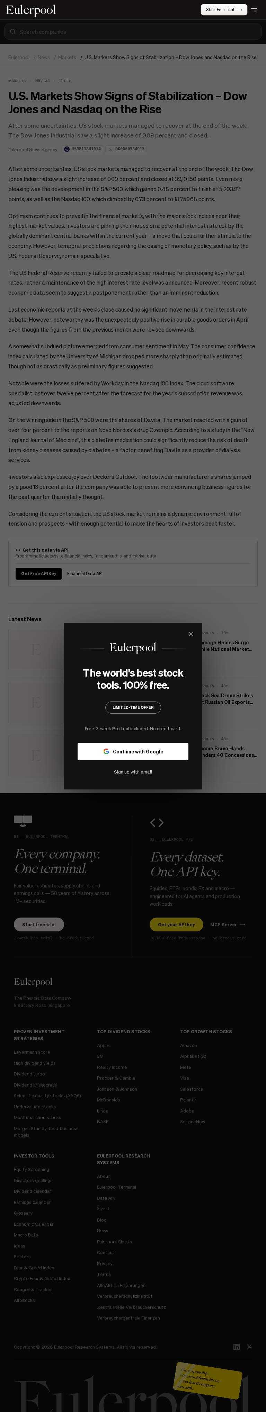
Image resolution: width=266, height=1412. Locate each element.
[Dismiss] (191, 634)
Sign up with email (133, 771)
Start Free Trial (220, 9)
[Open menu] (254, 9)
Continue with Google (138, 751)
